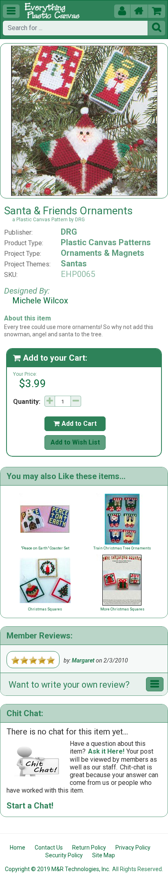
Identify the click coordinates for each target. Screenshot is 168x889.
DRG (69, 232)
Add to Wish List (75, 442)
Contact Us (49, 847)
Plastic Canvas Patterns (106, 242)
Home (17, 847)
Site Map (103, 855)
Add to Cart (75, 423)
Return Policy (89, 847)
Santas (74, 263)
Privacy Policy (132, 847)
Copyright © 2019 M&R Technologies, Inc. (57, 869)
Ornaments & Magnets (102, 253)
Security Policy (64, 855)
